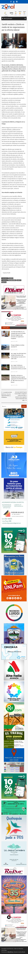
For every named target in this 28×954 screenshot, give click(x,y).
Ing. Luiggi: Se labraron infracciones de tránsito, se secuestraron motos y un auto (18, 366)
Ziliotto (4, 282)
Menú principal (8, 18)
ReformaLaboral (12, 280)
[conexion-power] (14, 871)
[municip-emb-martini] (14, 633)
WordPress (10, 952)
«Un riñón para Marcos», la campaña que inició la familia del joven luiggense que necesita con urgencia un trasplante (18, 335)
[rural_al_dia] (14, 716)
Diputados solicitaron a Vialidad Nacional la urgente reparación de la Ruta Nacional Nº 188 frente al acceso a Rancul (18, 379)
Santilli (19, 280)
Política (11, 278)
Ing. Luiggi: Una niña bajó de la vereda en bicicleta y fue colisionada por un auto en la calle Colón (18, 356)
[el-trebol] (14, 739)
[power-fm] (14, 290)
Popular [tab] (5, 327)
